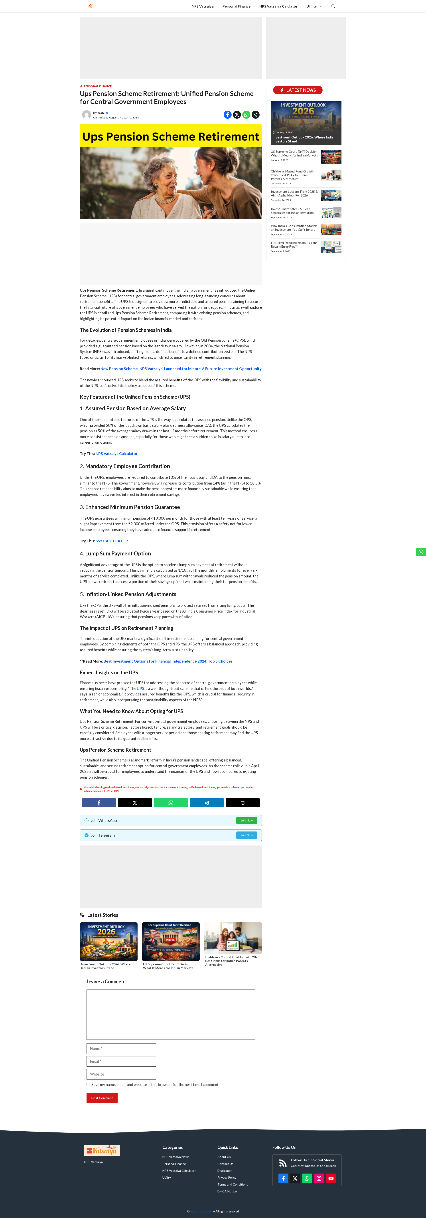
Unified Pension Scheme (201, 787)
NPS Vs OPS (157, 787)
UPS (140, 688)
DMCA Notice (227, 1191)
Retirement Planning (175, 787)
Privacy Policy (226, 1177)
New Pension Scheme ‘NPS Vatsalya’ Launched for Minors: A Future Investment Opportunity (181, 368)
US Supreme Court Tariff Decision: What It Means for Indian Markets (168, 966)
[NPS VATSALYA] (90, 6)
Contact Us (225, 1164)
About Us (224, 1157)
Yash (100, 113)
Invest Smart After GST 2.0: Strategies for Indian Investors (292, 210)
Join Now (247, 820)
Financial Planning (94, 787)
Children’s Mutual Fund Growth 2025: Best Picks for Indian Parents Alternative (232, 960)
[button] (333, 6)
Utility (311, 6)
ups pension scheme (227, 787)
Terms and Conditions (232, 1184)
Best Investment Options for (129, 661)
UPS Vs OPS (112, 790)
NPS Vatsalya (203, 6)
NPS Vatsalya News (175, 1157)
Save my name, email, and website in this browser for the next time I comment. (155, 1084)
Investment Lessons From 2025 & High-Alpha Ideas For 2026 (294, 193)
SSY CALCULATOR (112, 541)
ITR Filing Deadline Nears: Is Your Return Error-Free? (294, 244)
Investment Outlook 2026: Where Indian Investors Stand (105, 966)
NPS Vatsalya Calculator (117, 453)
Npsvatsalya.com (201, 1211)
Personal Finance (236, 6)
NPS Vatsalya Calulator (278, 6)
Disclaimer (224, 1170)
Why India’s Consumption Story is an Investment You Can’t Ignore (294, 227)
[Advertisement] (171, 48)
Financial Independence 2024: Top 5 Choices (194, 661)
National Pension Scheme (119, 787)
